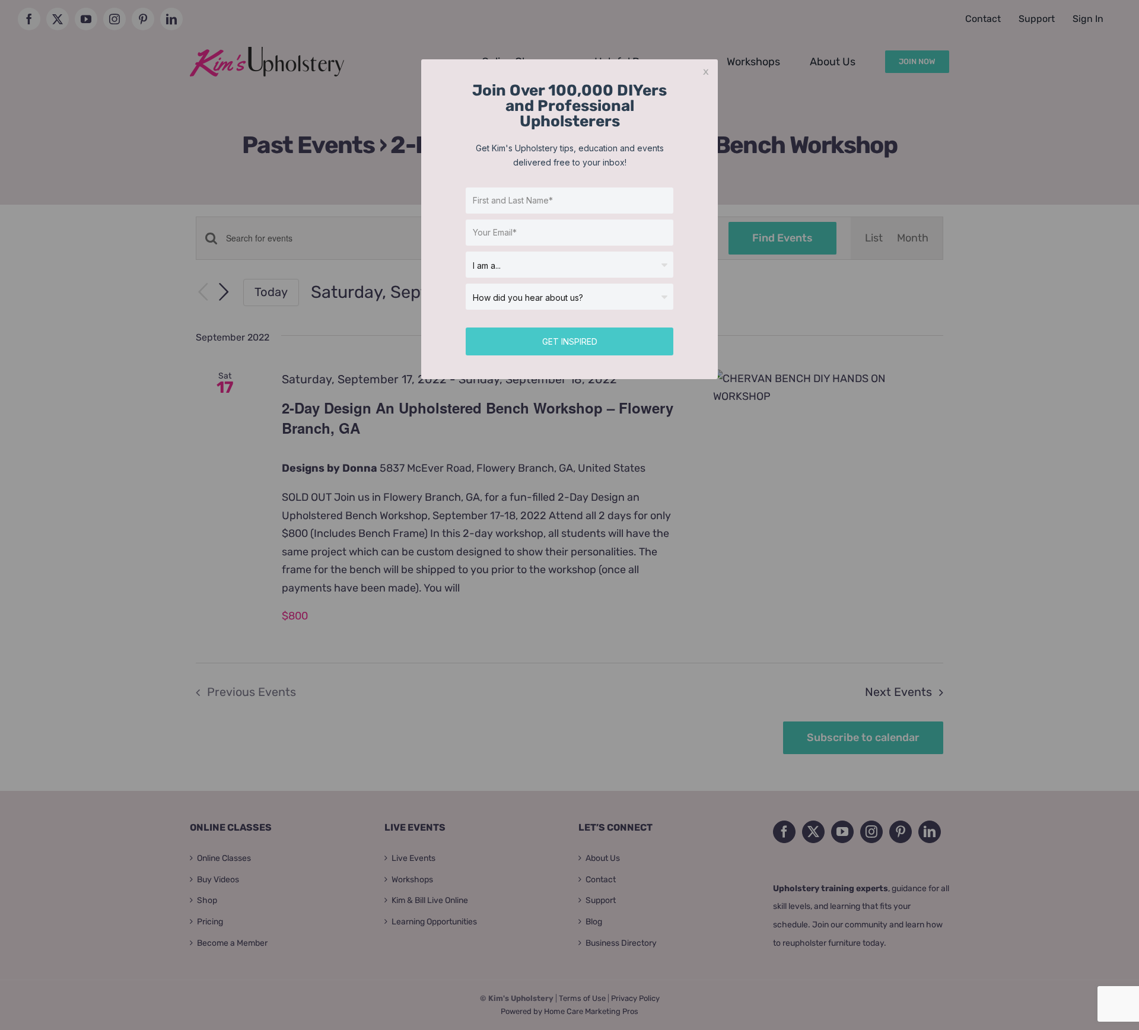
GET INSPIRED (569, 341)
